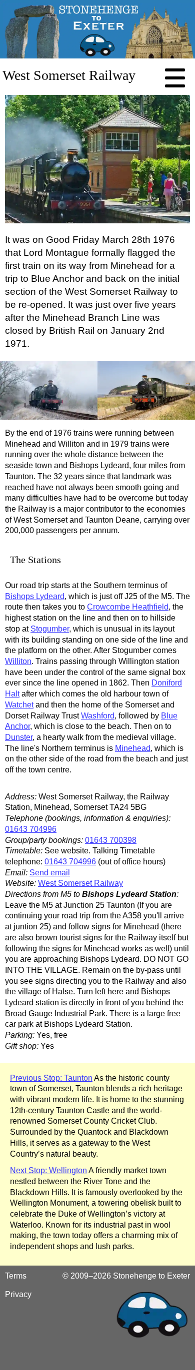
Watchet (19, 704)
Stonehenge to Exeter (151, 1276)
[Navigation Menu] (175, 78)
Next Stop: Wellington (48, 1170)
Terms (15, 1276)
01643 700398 (110, 840)
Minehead (132, 748)
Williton (18, 661)
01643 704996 (30, 829)
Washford (97, 715)
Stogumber (49, 629)
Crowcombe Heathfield (127, 607)
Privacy (18, 1294)
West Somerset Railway (80, 883)
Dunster (18, 737)
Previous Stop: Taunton (51, 1078)
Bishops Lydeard (34, 596)
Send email (50, 872)
